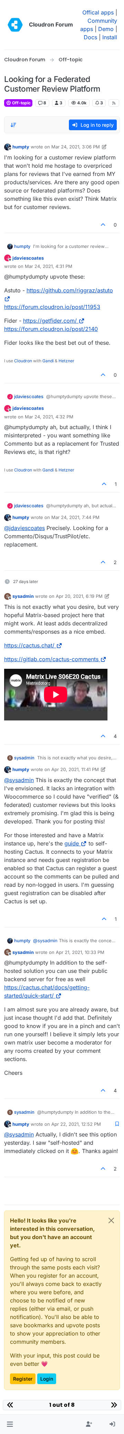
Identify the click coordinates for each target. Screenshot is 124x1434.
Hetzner (66, 360)
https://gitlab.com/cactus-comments (51, 659)
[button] (10, 1424)
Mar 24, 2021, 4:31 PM (48, 266)
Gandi (48, 360)
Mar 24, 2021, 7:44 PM (75, 517)
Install (109, 37)
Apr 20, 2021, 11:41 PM (75, 769)
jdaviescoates (28, 258)
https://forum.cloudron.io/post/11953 (52, 306)
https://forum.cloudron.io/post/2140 (51, 328)
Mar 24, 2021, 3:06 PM (75, 146)
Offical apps (98, 12)
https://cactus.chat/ (29, 645)
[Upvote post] (103, 224)
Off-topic (21, 102)
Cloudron (23, 360)
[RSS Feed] (113, 103)
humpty (20, 146)
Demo (106, 28)
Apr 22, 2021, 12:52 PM (76, 1124)
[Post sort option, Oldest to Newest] (13, 125)
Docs (90, 37)
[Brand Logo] (15, 25)
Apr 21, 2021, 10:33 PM (80, 952)
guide (71, 843)
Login (46, 1379)
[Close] (111, 1220)
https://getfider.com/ (50, 320)
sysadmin (23, 596)
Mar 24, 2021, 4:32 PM (49, 416)
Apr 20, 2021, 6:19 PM (79, 596)
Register (22, 1379)
